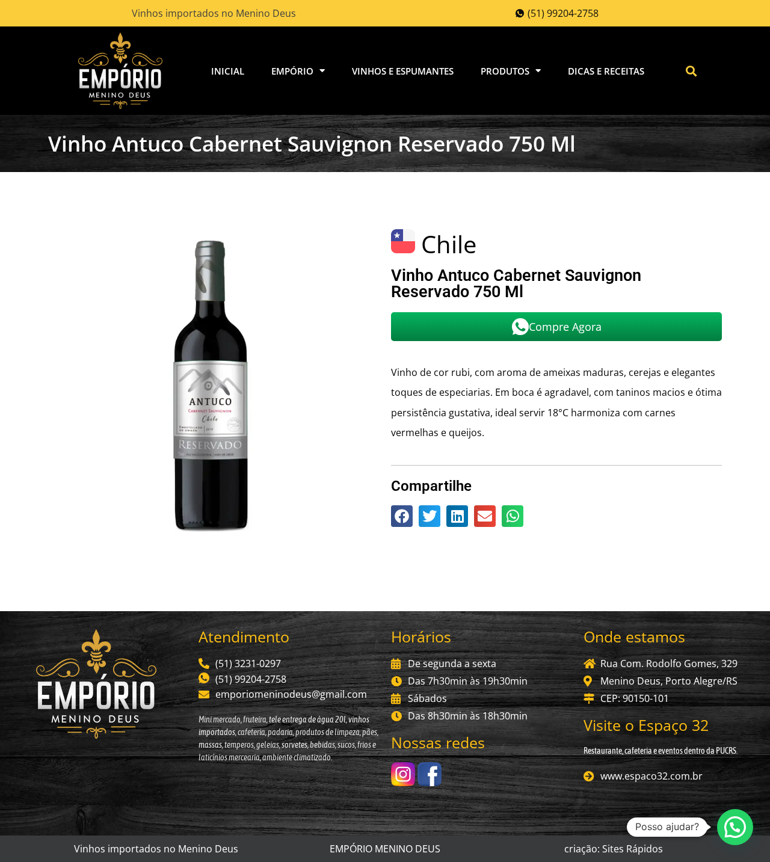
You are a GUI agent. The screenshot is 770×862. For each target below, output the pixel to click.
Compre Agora (565, 326)
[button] (691, 71)
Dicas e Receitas (606, 71)
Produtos (505, 71)
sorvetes (294, 745)
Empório (292, 71)
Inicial (227, 71)
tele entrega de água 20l (307, 719)
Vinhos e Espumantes (403, 71)
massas (210, 745)
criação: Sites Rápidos (613, 848)
